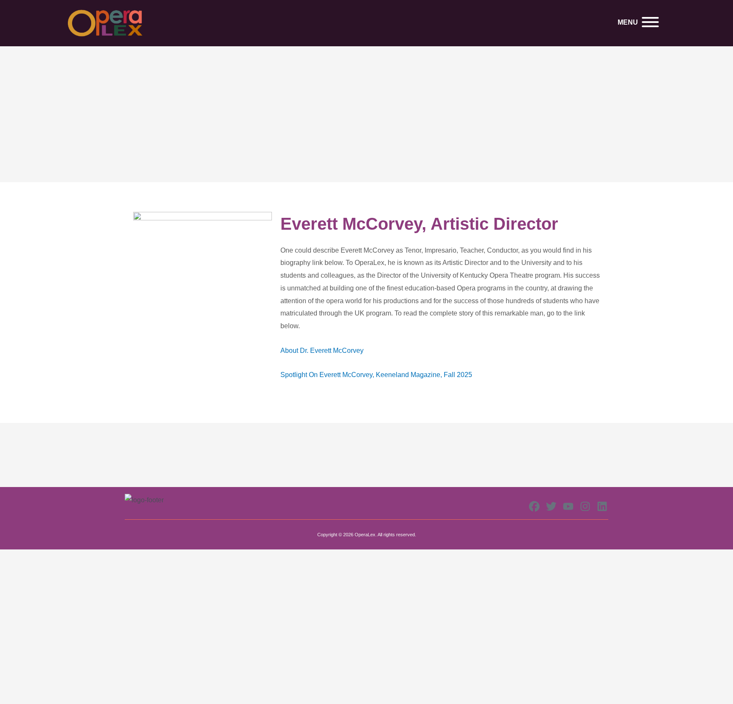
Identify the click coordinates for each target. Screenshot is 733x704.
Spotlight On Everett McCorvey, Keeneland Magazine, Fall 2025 (376, 374)
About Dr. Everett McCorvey (322, 350)
